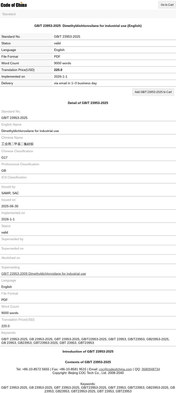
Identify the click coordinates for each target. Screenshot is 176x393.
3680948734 (151, 369)
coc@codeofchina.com (115, 369)
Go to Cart (167, 4)
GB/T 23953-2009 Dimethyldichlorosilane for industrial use (43, 273)
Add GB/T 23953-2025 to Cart (153, 92)
